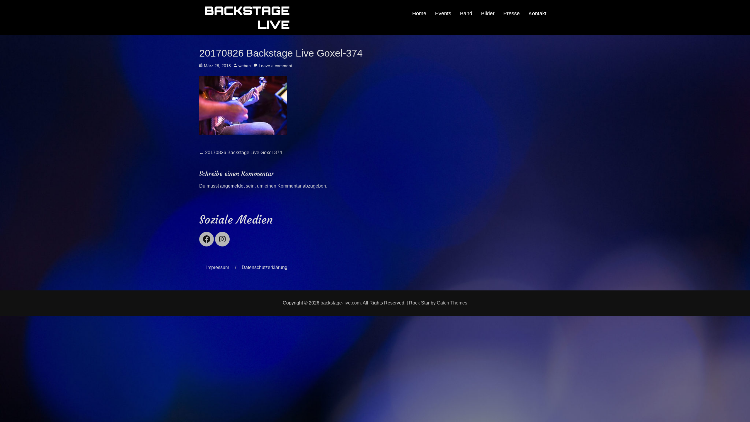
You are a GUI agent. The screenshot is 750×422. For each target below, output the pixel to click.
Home (419, 13)
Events (443, 13)
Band (466, 13)
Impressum (217, 267)
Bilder (488, 13)
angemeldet (232, 185)
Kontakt (537, 13)
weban (244, 65)
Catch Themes (452, 302)
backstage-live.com (341, 302)
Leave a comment (275, 65)
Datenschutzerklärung (264, 267)
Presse (511, 13)
